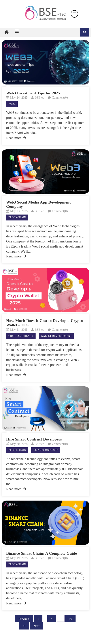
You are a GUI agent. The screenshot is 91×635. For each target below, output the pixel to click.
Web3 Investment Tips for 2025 (33, 93)
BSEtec (39, 97)
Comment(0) (60, 97)
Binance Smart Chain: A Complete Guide (41, 553)
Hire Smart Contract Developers (34, 439)
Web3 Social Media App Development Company (38, 204)
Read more (13, 138)
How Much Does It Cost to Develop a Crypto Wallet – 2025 (44, 322)
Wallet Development (56, 336)
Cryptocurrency (20, 336)
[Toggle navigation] (74, 14)
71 (24, 626)
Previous (24, 618)
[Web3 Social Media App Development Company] (45, 171)
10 (70, 618)
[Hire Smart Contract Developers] (45, 408)
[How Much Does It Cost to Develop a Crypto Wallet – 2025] (45, 290)
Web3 (11, 103)
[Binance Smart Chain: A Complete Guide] (45, 523)
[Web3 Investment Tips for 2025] (45, 62)
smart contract (46, 450)
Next (37, 626)
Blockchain (17, 217)
